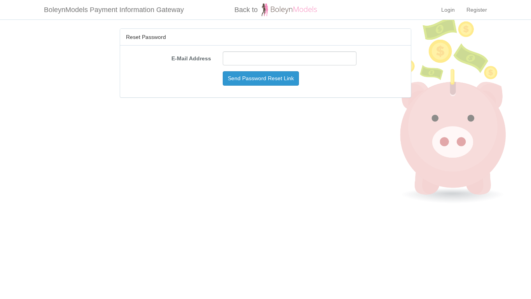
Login (448, 10)
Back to (246, 10)
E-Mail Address (191, 58)
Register (476, 10)
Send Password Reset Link (261, 78)
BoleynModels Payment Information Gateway (114, 10)
